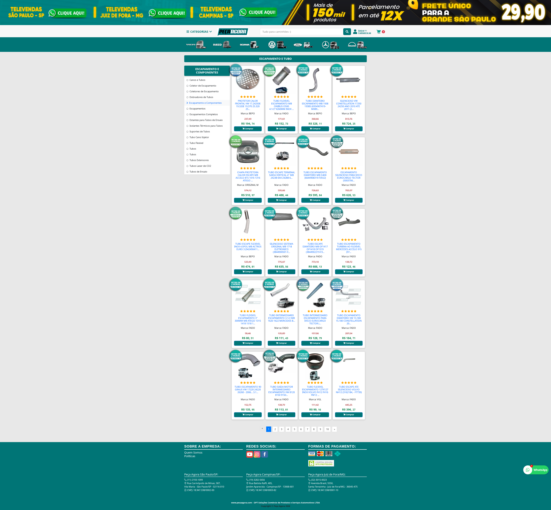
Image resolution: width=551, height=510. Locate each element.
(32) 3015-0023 (319, 479)
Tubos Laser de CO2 (200, 165)
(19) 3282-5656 (257, 479)
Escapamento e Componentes (205, 102)
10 (327, 429)
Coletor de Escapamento (202, 85)
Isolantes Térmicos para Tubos (206, 125)
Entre (361, 30)
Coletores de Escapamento (204, 91)
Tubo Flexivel (196, 143)
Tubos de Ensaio (198, 171)
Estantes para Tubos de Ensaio (206, 120)
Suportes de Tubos (199, 131)
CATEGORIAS (199, 32)
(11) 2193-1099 (195, 479)
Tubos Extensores (199, 160)
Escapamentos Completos (203, 114)
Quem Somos (193, 452)
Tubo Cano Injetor (199, 137)
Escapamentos (197, 108)
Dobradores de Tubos (201, 97)
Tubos (192, 148)
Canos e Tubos (197, 80)
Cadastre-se (364, 33)
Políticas (189, 456)
